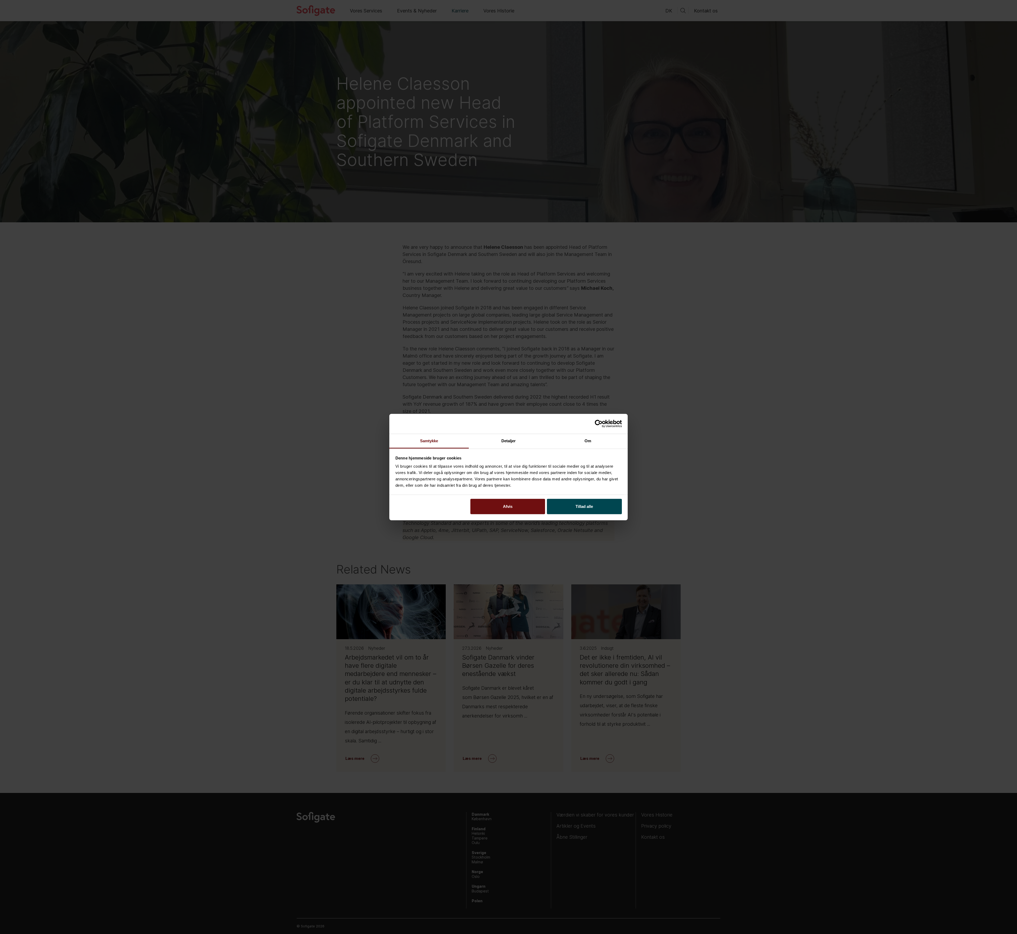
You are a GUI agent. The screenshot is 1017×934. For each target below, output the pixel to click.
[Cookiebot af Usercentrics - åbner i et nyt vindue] (599, 424)
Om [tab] (588, 440)
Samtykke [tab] (429, 440)
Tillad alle (584, 506)
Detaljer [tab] (508, 440)
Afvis (507, 506)
